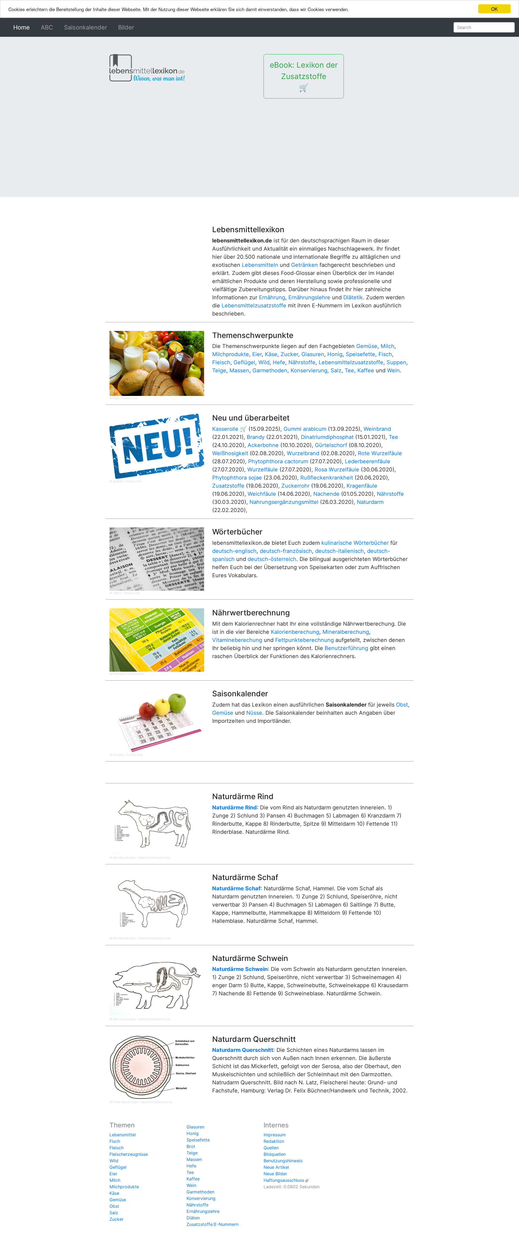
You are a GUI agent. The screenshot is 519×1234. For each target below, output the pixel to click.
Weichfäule (262, 494)
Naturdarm (370, 502)
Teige (219, 370)
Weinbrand (377, 429)
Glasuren (312, 354)
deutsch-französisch (286, 551)
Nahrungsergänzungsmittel (283, 502)
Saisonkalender (85, 27)
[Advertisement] (259, 139)
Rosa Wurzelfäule (337, 469)
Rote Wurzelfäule (380, 453)
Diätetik (353, 297)
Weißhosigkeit (230, 453)
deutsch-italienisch (339, 551)
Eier (257, 354)
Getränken (304, 265)
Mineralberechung (345, 632)
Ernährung (272, 297)
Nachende (326, 494)
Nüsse (254, 713)
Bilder (126, 27)
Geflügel (244, 362)
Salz (336, 370)
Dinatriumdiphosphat (327, 437)
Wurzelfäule (262, 469)
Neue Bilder (275, 1173)
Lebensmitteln (260, 265)
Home (22, 27)
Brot (191, 1146)
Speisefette (360, 354)
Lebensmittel (122, 1134)
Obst (402, 704)
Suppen (396, 362)
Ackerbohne (263, 445)
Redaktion (274, 1141)
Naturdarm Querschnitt (242, 1050)
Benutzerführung (346, 648)
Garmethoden (269, 370)
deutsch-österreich (272, 559)
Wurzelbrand (303, 453)
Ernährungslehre (309, 297)
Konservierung (309, 370)
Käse (271, 354)
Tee (349, 370)
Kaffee (365, 370)
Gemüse (366, 346)
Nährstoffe (301, 362)
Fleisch (221, 362)
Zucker (289, 354)
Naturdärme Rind (234, 807)
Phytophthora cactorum (278, 461)
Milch (387, 346)
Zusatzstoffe (228, 486)
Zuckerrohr (295, 486)
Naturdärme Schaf (236, 888)
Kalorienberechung (295, 632)
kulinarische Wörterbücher (355, 543)
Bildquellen (275, 1154)
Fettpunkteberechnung (304, 640)
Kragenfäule (362, 486)
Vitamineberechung (237, 640)
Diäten (193, 1217)
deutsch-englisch (234, 551)
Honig (334, 354)
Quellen (271, 1147)
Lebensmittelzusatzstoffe (254, 305)
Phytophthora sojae (237, 477)
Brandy (256, 437)
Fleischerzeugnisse (128, 1154)
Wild (264, 362)
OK (494, 8)
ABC (47, 27)
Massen (239, 370)
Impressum (275, 1134)
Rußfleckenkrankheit (326, 477)
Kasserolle (225, 429)
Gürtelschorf (331, 445)
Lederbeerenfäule (367, 461)
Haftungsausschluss (284, 1180)
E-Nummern (226, 1224)
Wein (393, 370)
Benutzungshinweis (283, 1160)
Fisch (385, 354)
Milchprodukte (230, 354)
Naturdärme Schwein (240, 969)
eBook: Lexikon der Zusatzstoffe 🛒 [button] (304, 76)
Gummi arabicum (305, 429)
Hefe (279, 362)
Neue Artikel (276, 1167)
